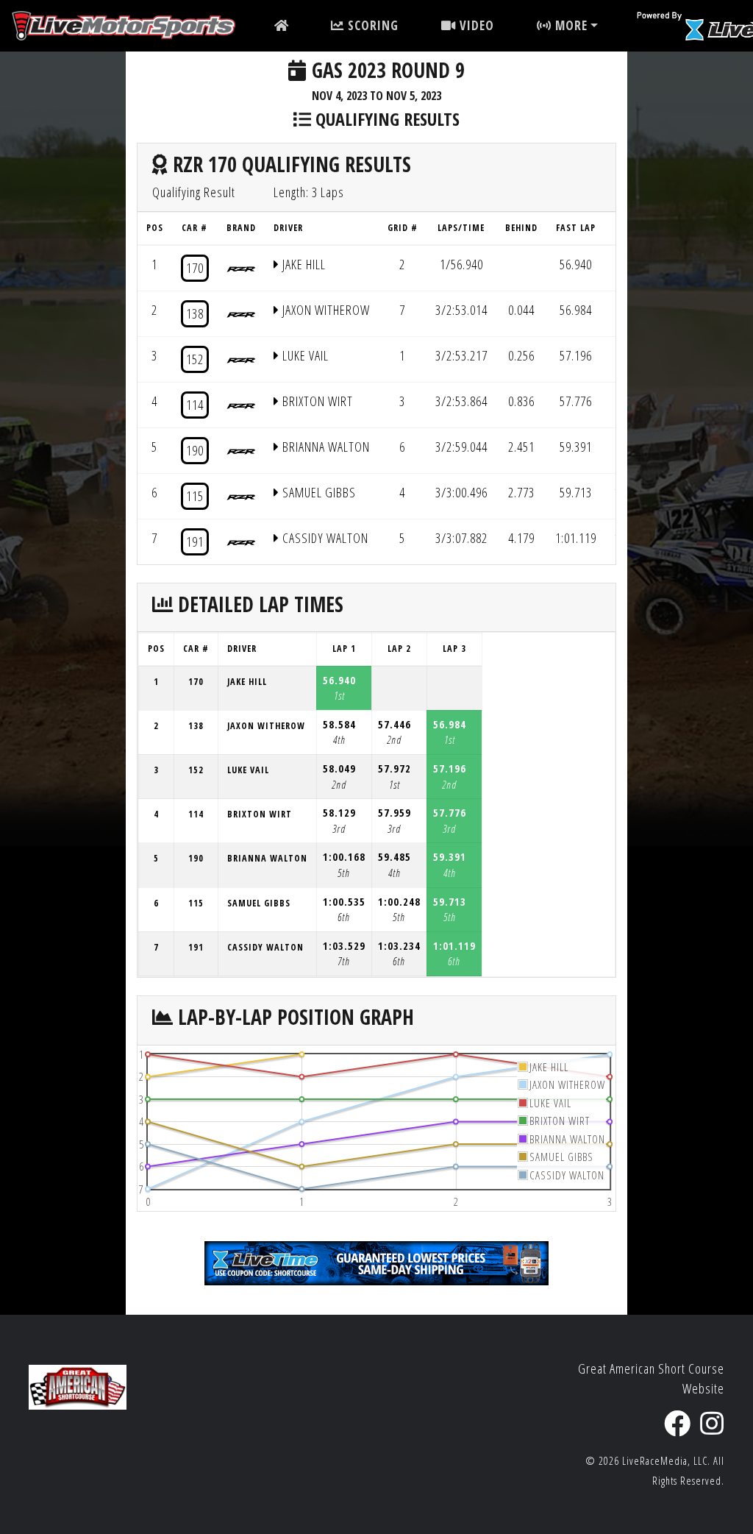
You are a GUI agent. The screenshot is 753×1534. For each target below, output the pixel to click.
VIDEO (475, 25)
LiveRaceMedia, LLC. (666, 1461)
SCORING (371, 25)
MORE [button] (570, 25)
